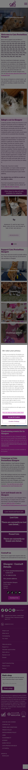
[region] (14, 385)
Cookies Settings (14, 421)
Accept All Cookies (14, 417)
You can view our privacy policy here (13, 412)
